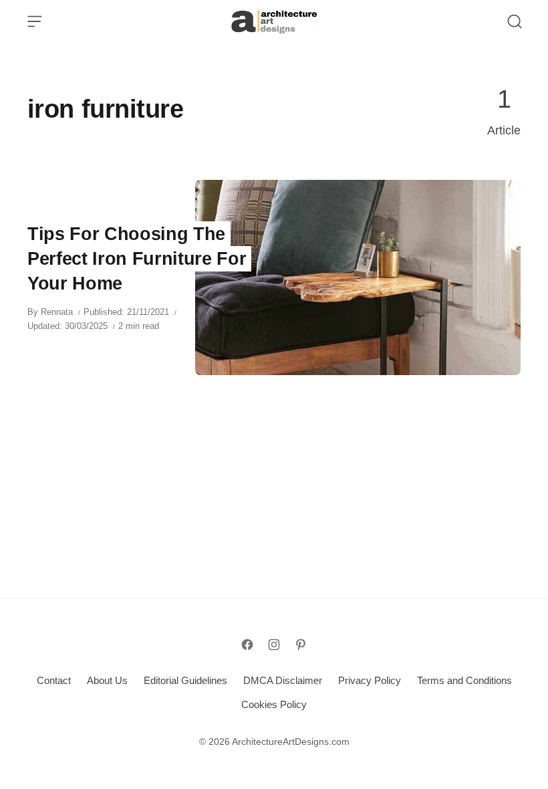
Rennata (57, 312)
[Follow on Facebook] (247, 645)
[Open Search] (514, 21)
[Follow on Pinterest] (301, 645)
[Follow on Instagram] (274, 645)
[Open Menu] (34, 21)
